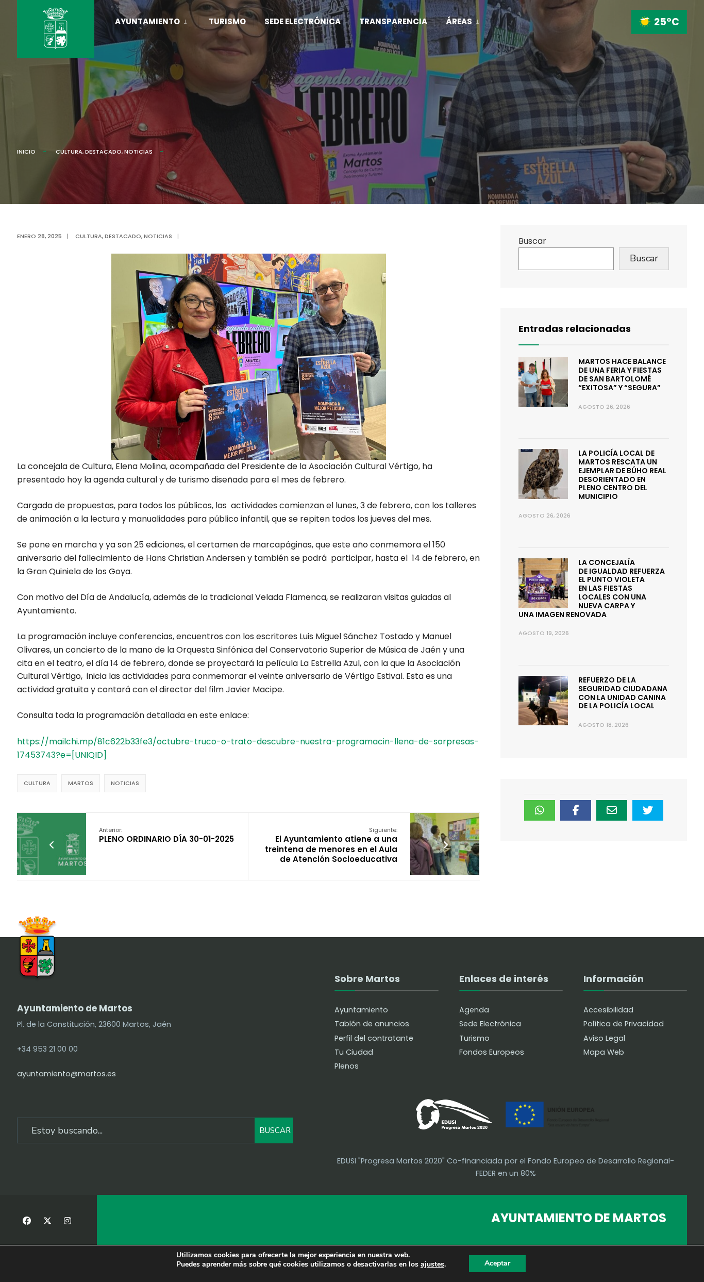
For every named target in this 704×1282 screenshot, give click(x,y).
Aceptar (497, 1263)
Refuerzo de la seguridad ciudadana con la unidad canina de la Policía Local (622, 693)
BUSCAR (275, 1130)
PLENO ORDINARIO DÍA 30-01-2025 (166, 835)
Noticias (138, 151)
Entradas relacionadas (574, 328)
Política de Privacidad (623, 1024)
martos (80, 783)
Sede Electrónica (302, 21)
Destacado (103, 151)
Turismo (227, 21)
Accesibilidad (608, 1010)
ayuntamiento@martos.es (66, 1074)
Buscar (532, 241)
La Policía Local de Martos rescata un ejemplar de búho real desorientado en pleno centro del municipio (622, 475)
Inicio (26, 151)
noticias (125, 783)
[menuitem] (156, 19)
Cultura (69, 151)
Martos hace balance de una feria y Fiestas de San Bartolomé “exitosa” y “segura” (622, 374)
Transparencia (393, 21)
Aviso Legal (604, 1038)
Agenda (474, 1010)
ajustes (432, 1264)
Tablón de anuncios (371, 1024)
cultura (37, 783)
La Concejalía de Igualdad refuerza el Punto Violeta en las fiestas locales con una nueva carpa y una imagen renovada (591, 588)
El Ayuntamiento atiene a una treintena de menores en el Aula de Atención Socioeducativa (331, 845)
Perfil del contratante (373, 1038)
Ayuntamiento (147, 21)
